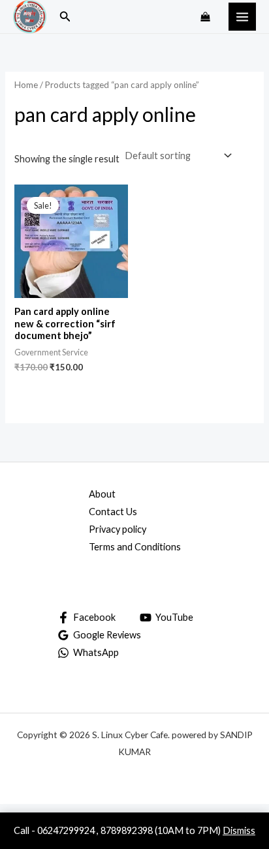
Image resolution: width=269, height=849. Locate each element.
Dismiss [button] (239, 830)
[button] (65, 16)
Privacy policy (117, 529)
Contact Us (113, 511)
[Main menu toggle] (242, 16)
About (102, 493)
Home (26, 85)
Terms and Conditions (135, 546)
